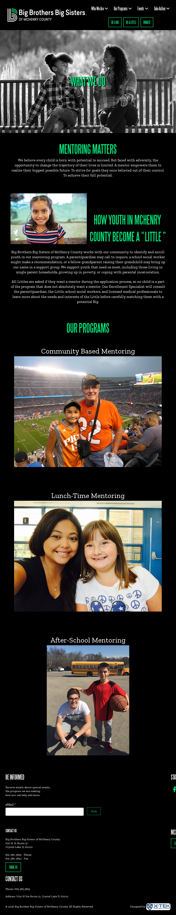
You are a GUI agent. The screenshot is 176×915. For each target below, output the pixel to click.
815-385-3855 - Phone (18, 854)
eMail (11, 804)
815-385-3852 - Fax (17, 858)
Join (94, 811)
